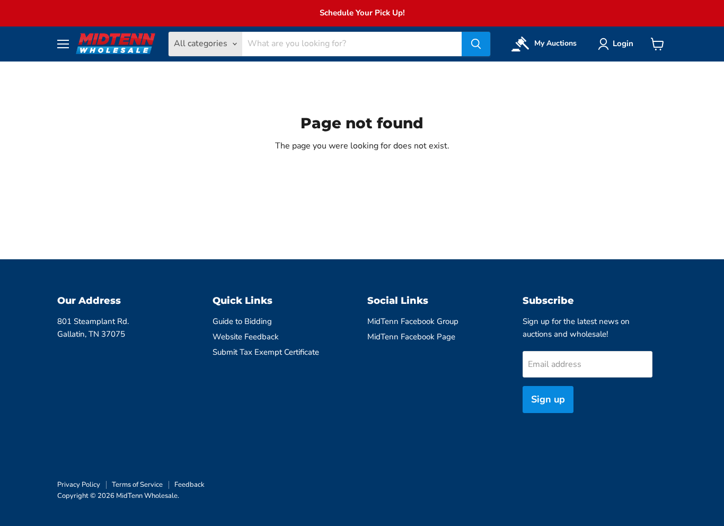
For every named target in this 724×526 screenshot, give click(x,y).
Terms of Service (137, 484)
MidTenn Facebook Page (411, 336)
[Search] (476, 44)
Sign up (548, 399)
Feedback (189, 484)
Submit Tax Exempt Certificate (266, 352)
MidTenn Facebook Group (412, 321)
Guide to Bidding (242, 321)
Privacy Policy (78, 484)
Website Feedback (246, 336)
